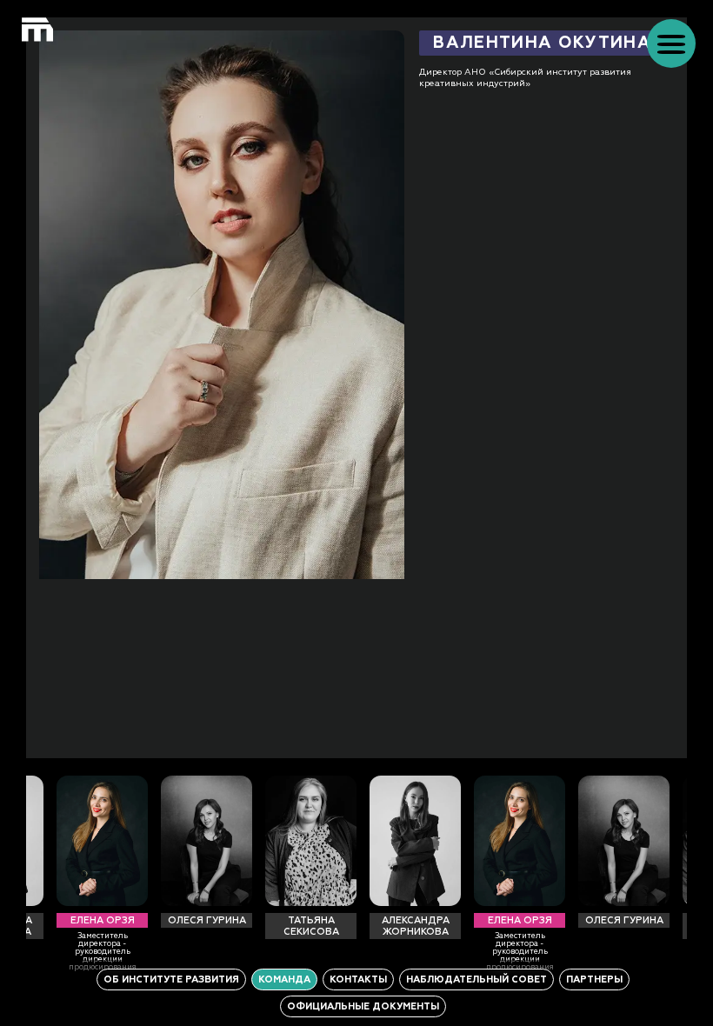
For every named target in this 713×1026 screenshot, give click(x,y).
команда (284, 979)
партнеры (594, 979)
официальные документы (363, 1006)
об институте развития (171, 979)
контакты (358, 979)
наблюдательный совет (476, 979)
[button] (671, 43)
